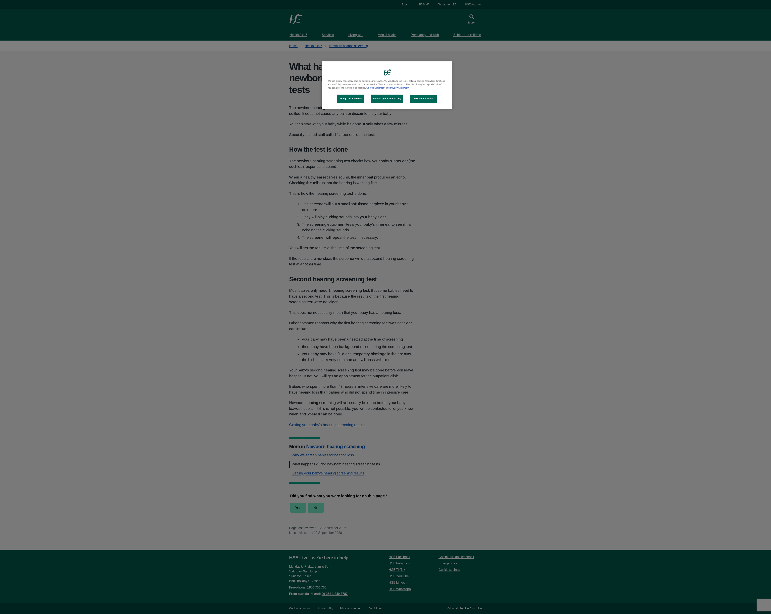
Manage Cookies (423, 98)
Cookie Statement (375, 88)
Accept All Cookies (351, 98)
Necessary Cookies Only (387, 98)
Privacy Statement (399, 88)
